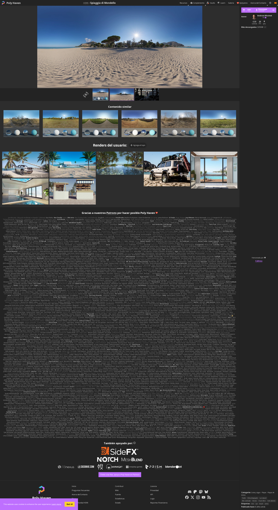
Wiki (117, 490)
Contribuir (119, 486)
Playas (264, 492)
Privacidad (154, 490)
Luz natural (263, 498)
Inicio (74, 486)
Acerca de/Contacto (258, 3)
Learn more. (56, 504)
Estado (118, 503)
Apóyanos (243, 3)
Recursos (183, 3)
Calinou (258, 261)
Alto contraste (246, 501)
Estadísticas (120, 498)
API (151, 494)
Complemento (198, 3)
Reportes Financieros (159, 503)
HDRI (85, 3)
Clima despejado (252, 498)
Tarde (244, 498)
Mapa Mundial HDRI (80, 503)
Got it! (70, 504)
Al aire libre (262, 501)
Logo (152, 498)
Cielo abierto (271, 501)
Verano (254, 501)
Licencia (153, 486)
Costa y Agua (255, 492)
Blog (74, 498)
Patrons (111, 213)
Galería (231, 3)
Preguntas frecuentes (81, 490)
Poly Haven (14, 3)
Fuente (118, 494)
